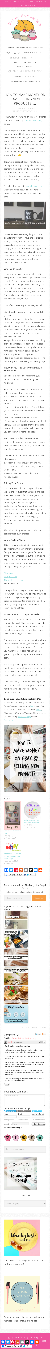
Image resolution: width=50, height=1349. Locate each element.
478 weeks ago (18, 1042)
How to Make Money (33, 120)
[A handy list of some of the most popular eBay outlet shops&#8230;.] (12, 846)
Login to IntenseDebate (10, 1111)
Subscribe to (8, 1124)
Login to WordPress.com (23, 1111)
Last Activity (30, 1038)
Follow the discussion (44, 1034)
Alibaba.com (9, 573)
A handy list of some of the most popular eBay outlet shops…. (12, 856)
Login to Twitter (37, 1111)
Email (20, 1114)
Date (14, 1038)
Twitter (39, 709)
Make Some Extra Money (38, 1027)
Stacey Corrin (38, 1337)
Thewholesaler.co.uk (14, 580)
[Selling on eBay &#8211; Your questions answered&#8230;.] (32, 810)
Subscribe (39, 898)
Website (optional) (38, 1114)
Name (6, 1114)
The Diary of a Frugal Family (25, 27)
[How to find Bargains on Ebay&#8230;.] (12, 815)
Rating (21, 1038)
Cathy (10, 1042)
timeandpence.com (33, 186)
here (32, 706)
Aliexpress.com (10, 576)
